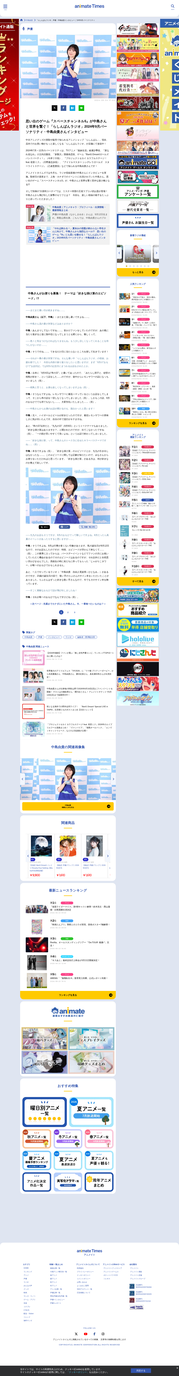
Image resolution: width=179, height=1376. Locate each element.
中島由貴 (28, 637)
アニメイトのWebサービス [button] (114, 1264)
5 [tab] (141, 265)
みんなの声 (28, 1286)
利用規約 (80, 1268)
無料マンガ (28, 1321)
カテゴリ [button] (26, 1264)
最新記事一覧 (55, 1268)
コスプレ (27, 1307)
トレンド (27, 1317)
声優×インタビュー (57, 1300)
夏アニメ (53, 1279)
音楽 (25, 1303)
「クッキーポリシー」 (78, 1372)
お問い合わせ (82, 1282)
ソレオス (106, 1279)
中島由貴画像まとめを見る (68, 806)
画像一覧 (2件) (89, 527)
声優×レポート (55, 1303)
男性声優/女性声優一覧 (58, 1296)
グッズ (26, 1289)
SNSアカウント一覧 (84, 1289)
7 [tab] (149, 265)
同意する (140, 1370)
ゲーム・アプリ (29, 1300)
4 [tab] (138, 265)
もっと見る (137, 272)
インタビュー (54, 637)
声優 (40, 637)
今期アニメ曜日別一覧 (58, 1272)
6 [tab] (145, 265)
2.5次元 (26, 1310)
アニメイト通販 (136, 1272)
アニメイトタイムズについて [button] (88, 1264)
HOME (26, 1268)
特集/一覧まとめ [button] (56, 1264)
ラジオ (68, 637)
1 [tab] (127, 265)
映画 (25, 1293)
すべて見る (137, 581)
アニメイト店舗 (136, 1275)
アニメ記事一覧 (56, 1289)
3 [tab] (134, 265)
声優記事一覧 (55, 1293)
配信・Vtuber (29, 1314)
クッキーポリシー (83, 1275)
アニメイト (134, 1268)
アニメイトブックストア (112, 1268)
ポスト (46, 527)
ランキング (28, 1272)
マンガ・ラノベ (29, 1296)
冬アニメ (53, 1286)
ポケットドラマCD (110, 1275)
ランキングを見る (68, 995)
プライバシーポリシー (85, 1272)
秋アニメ (53, 1282)
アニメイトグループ (137, 1279)
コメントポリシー (83, 1279)
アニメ (26, 1275)
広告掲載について (83, 1293)
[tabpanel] (138, 254)
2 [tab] (130, 265)
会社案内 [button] (133, 1264)
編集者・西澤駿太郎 (86, 637)
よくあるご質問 (83, 1286)
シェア (66, 527)
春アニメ (53, 1275)
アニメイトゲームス (111, 1272)
